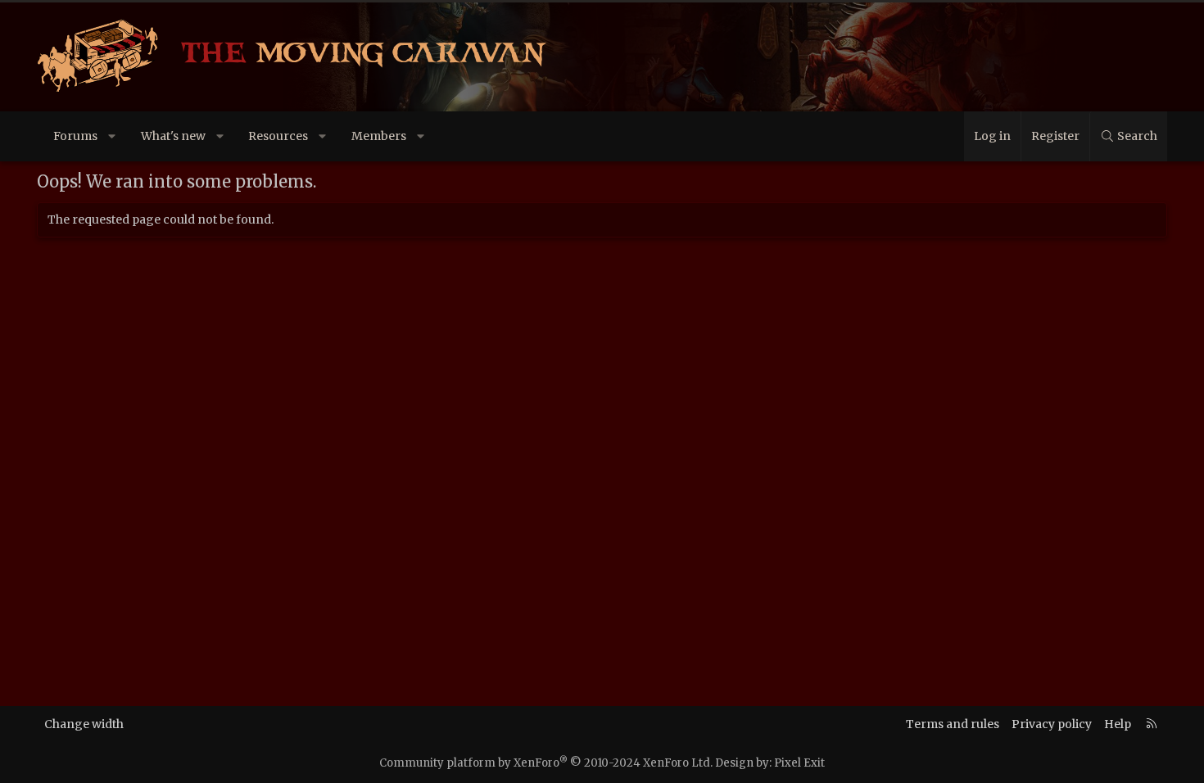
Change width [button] (84, 724)
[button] (112, 136)
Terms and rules (952, 724)
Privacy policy (1052, 724)
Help (1117, 724)
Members (378, 136)
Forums (75, 136)
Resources (278, 136)
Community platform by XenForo (546, 763)
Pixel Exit (799, 763)
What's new (173, 136)
